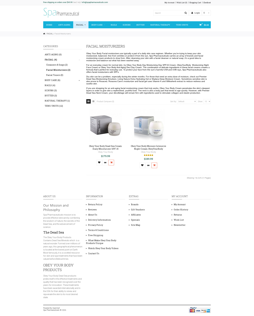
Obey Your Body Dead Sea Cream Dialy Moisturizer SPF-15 (105, 147)
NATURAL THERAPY (160, 24)
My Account (169, 2)
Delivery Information (99, 219)
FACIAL (79, 24)
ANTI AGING (64, 24)
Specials (135, 219)
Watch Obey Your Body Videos (103, 248)
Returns (178, 214)
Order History (181, 209)
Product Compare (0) (105, 101)
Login (197, 12)
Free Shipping (95, 235)
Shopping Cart (195, 2)
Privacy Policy (95, 225)
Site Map (135, 225)
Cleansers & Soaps (57, 64)
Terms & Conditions (98, 230)
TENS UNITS (182, 24)
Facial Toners (54, 75)
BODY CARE (97, 24)
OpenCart (56, 308)
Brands (134, 204)
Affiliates (136, 214)
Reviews (92, 209)
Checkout (207, 2)
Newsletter (180, 225)
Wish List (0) (182, 2)
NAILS (114, 24)
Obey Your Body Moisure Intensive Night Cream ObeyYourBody (148, 147)
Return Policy (95, 204)
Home (49, 24)
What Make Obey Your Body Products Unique (101, 242)
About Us (92, 214)
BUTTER (140, 24)
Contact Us (93, 253)
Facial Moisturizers (63, 34)
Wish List (179, 219)
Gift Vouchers (138, 209)
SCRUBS (127, 24)
